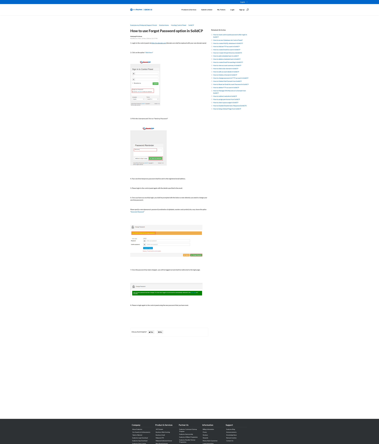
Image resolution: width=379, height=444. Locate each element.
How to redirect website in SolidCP (225, 96)
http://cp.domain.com (159, 43)
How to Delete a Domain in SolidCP (225, 75)
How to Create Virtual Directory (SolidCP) (227, 53)
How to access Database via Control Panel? (228, 40)
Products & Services (189, 10)
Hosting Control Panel (178, 25)
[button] (247, 9)
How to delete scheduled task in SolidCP (226, 59)
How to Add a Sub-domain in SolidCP (225, 68)
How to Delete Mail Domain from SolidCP (227, 81)
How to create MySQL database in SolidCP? (228, 43)
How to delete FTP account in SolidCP (226, 87)
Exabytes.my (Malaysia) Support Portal (143, 25)
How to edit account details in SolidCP (226, 72)
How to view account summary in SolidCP (227, 65)
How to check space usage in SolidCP (225, 102)
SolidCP (191, 25)
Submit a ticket (206, 10)
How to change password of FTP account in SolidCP (230, 78)
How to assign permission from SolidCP (226, 99)
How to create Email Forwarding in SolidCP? (228, 62)
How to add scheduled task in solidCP (226, 56)
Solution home (164, 25)
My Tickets (221, 10)
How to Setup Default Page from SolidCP (227, 109)
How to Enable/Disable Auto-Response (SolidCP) (230, 106)
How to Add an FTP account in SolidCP (226, 46)
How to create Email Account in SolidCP (226, 50)
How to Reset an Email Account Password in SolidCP (231, 84)
